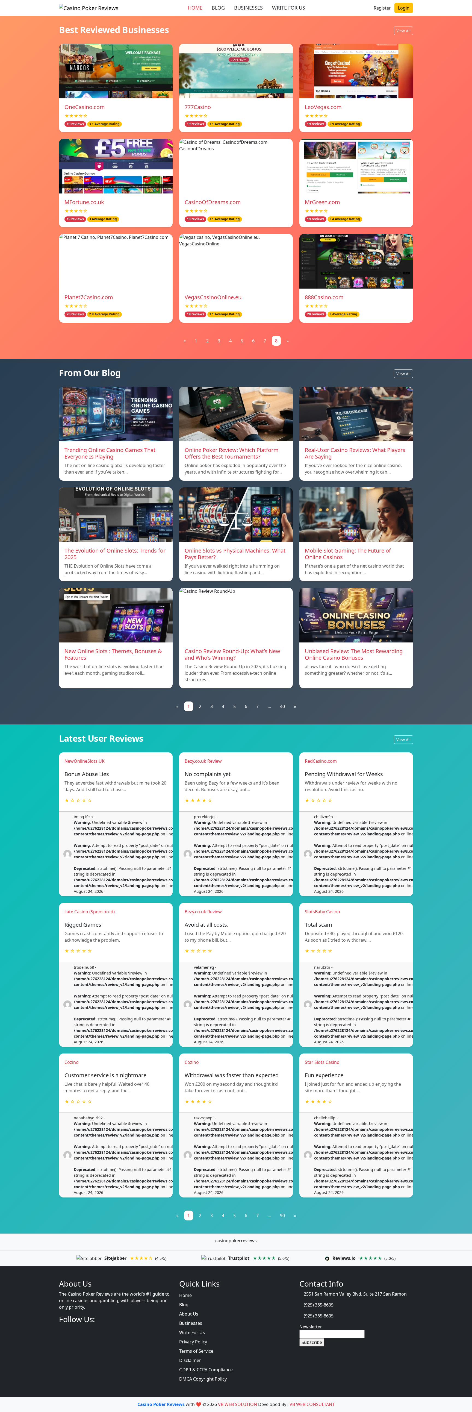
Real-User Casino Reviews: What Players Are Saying (355, 453)
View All (403, 30)
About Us (188, 1314)
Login (403, 8)
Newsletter (310, 1327)
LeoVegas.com (323, 107)
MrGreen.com (322, 202)
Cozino (71, 1062)
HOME (195, 7)
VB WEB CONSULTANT (312, 1404)
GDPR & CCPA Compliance (206, 1370)
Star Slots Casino (322, 1062)
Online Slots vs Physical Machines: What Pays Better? (235, 554)
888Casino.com (324, 297)
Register (382, 8)
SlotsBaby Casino (322, 912)
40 (282, 706)
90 (282, 1216)
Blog (183, 1305)
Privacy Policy (193, 1342)
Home (185, 1295)
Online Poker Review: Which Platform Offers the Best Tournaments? (232, 453)
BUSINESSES (248, 7)
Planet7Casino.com (88, 297)
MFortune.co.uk (84, 202)
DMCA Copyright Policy (203, 1379)
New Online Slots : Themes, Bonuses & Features (113, 654)
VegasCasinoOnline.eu (213, 297)
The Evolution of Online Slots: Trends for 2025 (115, 554)
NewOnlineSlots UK (84, 761)
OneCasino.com (84, 107)
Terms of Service (196, 1351)
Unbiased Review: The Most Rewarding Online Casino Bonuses (354, 654)
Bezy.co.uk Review (203, 761)
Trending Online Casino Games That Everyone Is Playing (109, 453)
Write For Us (192, 1332)
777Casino (198, 107)
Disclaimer (190, 1360)
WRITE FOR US (288, 7)
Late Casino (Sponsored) (89, 912)
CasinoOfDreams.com (213, 202)
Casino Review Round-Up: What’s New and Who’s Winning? (232, 654)
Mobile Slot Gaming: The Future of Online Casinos (348, 554)
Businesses (190, 1323)
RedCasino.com (321, 761)
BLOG (218, 7)
